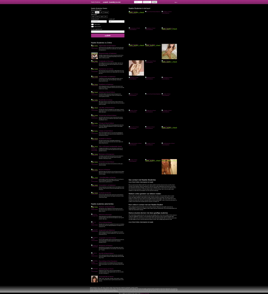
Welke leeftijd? (94, 14)
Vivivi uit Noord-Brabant (105, 222)
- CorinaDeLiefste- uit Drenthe (107, 177)
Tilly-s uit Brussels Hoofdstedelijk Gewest (110, 146)
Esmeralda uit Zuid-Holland (106, 162)
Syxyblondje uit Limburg (105, 100)
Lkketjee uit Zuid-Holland (106, 131)
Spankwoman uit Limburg (106, 69)
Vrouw (97, 12)
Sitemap (107, 287)
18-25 (93, 16)
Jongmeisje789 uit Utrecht (106, 276)
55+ (106, 16)
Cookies (132, 287)
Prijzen (111, 287)
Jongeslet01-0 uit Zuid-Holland (107, 238)
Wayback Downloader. (144, 293)
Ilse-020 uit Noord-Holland (106, 253)
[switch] (92, 24)
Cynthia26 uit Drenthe (105, 193)
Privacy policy (118, 287)
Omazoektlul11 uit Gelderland (107, 185)
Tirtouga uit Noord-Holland (106, 123)
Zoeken (108, 35)
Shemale (106, 12)
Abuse (104, 287)
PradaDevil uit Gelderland (106, 84)
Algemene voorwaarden (125, 287)
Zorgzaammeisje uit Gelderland (107, 53)
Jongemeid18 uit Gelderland (107, 230)
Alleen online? (97, 24)
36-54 (102, 16)
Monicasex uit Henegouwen (106, 154)
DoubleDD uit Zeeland (105, 138)
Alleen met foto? (97, 26)
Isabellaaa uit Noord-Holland (107, 92)
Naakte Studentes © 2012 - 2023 (96, 287)
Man (93, 12)
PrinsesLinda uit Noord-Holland (107, 115)
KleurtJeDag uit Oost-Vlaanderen (108, 261)
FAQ (114, 287)
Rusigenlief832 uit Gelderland (107, 76)
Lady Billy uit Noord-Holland (106, 107)
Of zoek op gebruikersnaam (96, 29)
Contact (136, 287)
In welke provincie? (95, 19)
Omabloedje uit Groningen (106, 61)
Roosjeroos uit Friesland (105, 245)
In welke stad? (112, 19)
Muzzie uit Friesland (104, 169)
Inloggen (154, 2)
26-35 (97, 16)
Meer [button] (176, 2)
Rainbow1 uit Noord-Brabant (107, 207)
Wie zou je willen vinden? (96, 10)
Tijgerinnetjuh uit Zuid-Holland (107, 45)
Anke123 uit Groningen (105, 214)
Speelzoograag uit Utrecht (106, 269)
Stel (101, 12)
